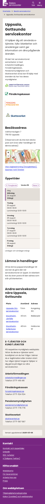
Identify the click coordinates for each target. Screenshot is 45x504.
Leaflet (10, 162)
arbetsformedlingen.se (15, 377)
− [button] (8, 156)
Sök (33, 5)
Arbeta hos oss (9, 477)
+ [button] (8, 152)
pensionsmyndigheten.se (16, 405)
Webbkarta (8, 470)
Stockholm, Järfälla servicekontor (12, 319)
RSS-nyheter (8, 455)
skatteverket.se (12, 418)
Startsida (6, 11)
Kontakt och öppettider (13, 448)
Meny (39, 5)
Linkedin (6, 451)
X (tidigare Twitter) (11, 458)
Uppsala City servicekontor (12, 309)
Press (5, 481)
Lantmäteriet (18, 162)
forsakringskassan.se (14, 391)
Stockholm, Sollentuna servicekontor (12, 329)
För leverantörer (10, 474)
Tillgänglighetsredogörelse (15, 493)
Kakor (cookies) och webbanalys (18, 496)
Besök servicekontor (22, 11)
